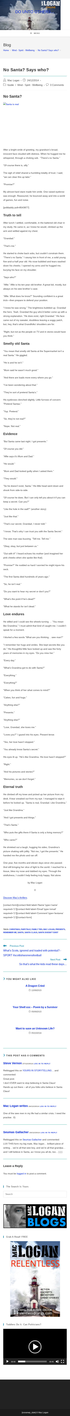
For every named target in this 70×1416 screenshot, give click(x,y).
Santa (21, 932)
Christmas (14, 929)
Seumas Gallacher (16, 1132)
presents (60, 929)
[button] (35, 1346)
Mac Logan (13, 80)
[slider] (32, 1361)
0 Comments (57, 85)
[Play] (7, 1361)
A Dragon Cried (35, 985)
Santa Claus (31, 932)
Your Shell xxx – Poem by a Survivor (35, 1007)
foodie (10, 85)
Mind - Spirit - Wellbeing (29, 85)
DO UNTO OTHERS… (35, 12)
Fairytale (26, 929)
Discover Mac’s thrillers (15, 897)
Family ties (37, 929)
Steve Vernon (12, 1063)
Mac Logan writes (15, 1106)
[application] (35, 1347)
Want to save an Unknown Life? (35, 1028)
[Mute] (57, 1361)
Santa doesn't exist (48, 932)
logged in (21, 1173)
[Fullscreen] (62, 1361)
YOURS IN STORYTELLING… (38, 1070)
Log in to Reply (42, 1064)
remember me (10, 932)
